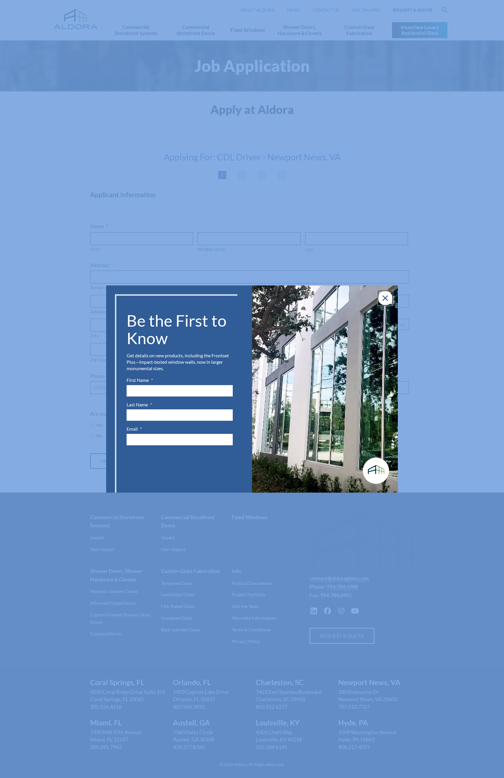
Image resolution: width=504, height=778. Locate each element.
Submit (145, 462)
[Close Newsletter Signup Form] (385, 298)
